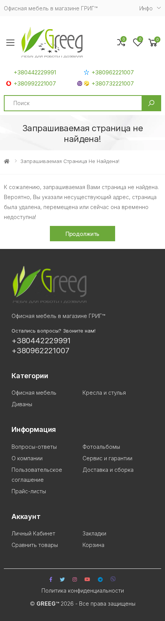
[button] (153, 42)
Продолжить (83, 234)
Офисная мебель (34, 392)
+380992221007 (34, 83)
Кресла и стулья (104, 392)
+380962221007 (112, 72)
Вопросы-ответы (34, 446)
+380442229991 (34, 72)
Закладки (94, 533)
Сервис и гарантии (107, 458)
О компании (27, 458)
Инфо (146, 8)
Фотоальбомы (101, 446)
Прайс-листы (29, 491)
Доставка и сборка (108, 469)
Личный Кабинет (33, 533)
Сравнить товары (35, 545)
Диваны (22, 404)
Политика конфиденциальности (82, 590)
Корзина (93, 545)
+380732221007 (112, 83)
